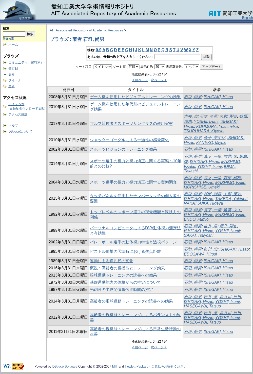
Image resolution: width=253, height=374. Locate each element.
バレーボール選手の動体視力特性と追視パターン (133, 242)
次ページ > (159, 80)
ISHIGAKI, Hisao (218, 97)
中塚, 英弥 (232, 194)
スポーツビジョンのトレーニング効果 (123, 149)
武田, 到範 (212, 194)
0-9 (98, 50)
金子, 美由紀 (214, 138)
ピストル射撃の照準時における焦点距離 (125, 251)
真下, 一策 (212, 156)
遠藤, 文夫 (232, 210)
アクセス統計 (18, 114)
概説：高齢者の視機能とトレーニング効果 (127, 268)
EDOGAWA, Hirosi (200, 254)
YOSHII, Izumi (206, 121)
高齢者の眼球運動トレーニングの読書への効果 (131, 301)
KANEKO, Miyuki (211, 142)
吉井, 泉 (191, 116)
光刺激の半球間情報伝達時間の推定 (121, 289)
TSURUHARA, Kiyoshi (204, 131)
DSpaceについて (20, 131)
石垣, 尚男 (193, 97)
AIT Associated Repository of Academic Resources (86, 30)
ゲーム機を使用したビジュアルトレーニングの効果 (135, 97)
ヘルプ (13, 125)
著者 (11, 74)
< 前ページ (140, 80)
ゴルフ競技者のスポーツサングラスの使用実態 (131, 123)
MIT (115, 366)
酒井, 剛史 (228, 226)
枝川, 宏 (210, 249)
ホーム (13, 45)
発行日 (13, 68)
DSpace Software (64, 366)
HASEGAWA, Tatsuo (202, 306)
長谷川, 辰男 (230, 297)
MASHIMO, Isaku (230, 183)
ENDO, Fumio (196, 219)
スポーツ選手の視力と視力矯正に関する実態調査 (133, 182)
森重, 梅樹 (232, 178)
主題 (11, 86)
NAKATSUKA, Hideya (203, 203)
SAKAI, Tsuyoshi (199, 235)
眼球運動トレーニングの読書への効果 (123, 275)
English (247, 18)
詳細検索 (8, 38)
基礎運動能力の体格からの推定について (125, 282)
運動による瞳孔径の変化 (111, 261)
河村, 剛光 (228, 116)
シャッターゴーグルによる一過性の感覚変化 (129, 140)
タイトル (14, 80)
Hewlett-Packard (136, 366)
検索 (6, 28)
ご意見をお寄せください (169, 366)
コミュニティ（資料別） (26, 62)
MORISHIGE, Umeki (202, 187)
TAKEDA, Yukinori (231, 199)
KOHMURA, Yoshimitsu (217, 126)
